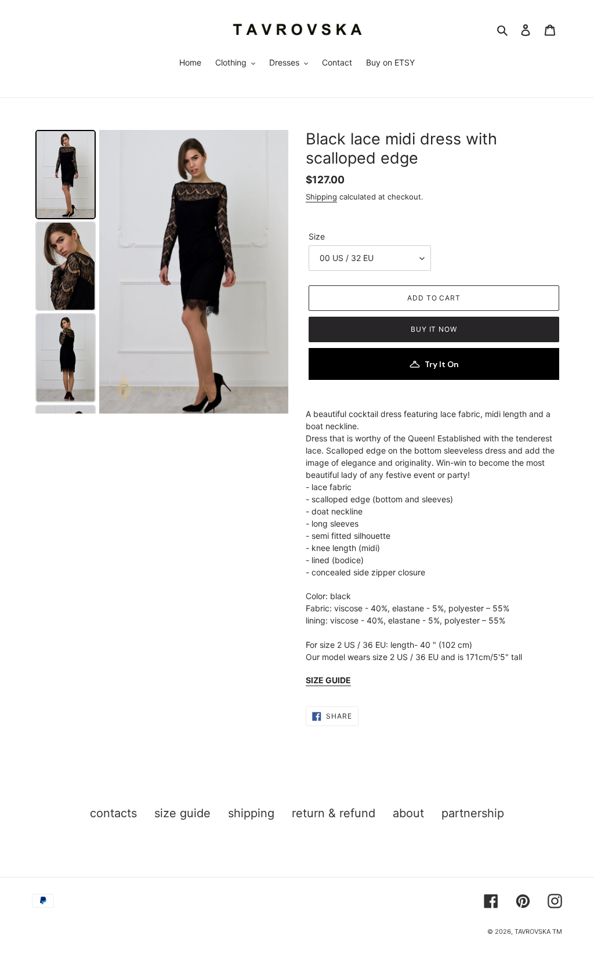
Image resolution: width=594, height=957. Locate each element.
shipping (251, 813)
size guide (182, 813)
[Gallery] (160, 272)
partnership (472, 813)
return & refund (333, 813)
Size (317, 236)
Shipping (321, 196)
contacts (113, 813)
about (408, 813)
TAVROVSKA (532, 931)
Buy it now (434, 329)
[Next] (271, 272)
